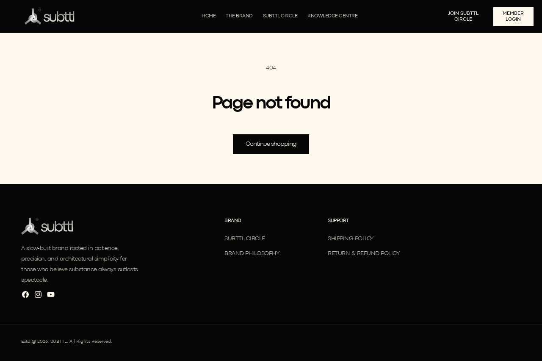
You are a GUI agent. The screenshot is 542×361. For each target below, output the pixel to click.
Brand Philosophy (251, 253)
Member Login (513, 16)
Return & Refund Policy (364, 253)
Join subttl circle (463, 16)
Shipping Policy (351, 238)
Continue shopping (271, 144)
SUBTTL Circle (244, 238)
